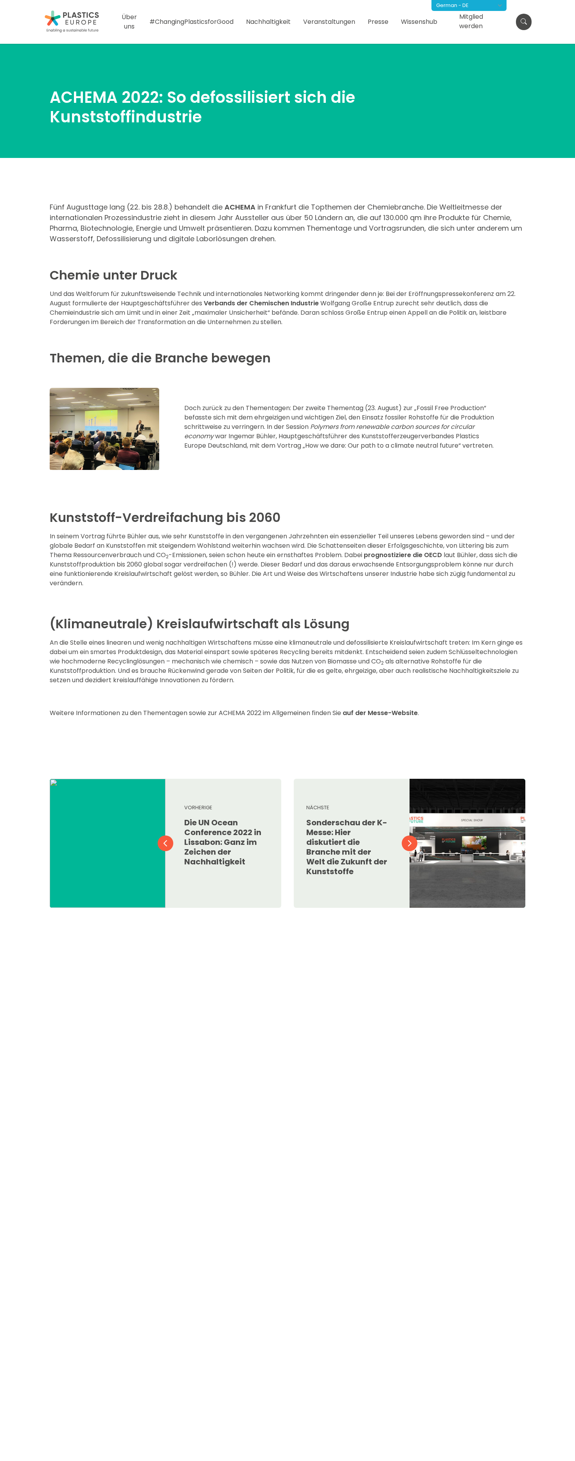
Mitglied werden (471, 21)
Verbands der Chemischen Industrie (261, 303)
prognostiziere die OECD (403, 554)
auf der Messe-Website (379, 712)
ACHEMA (240, 207)
